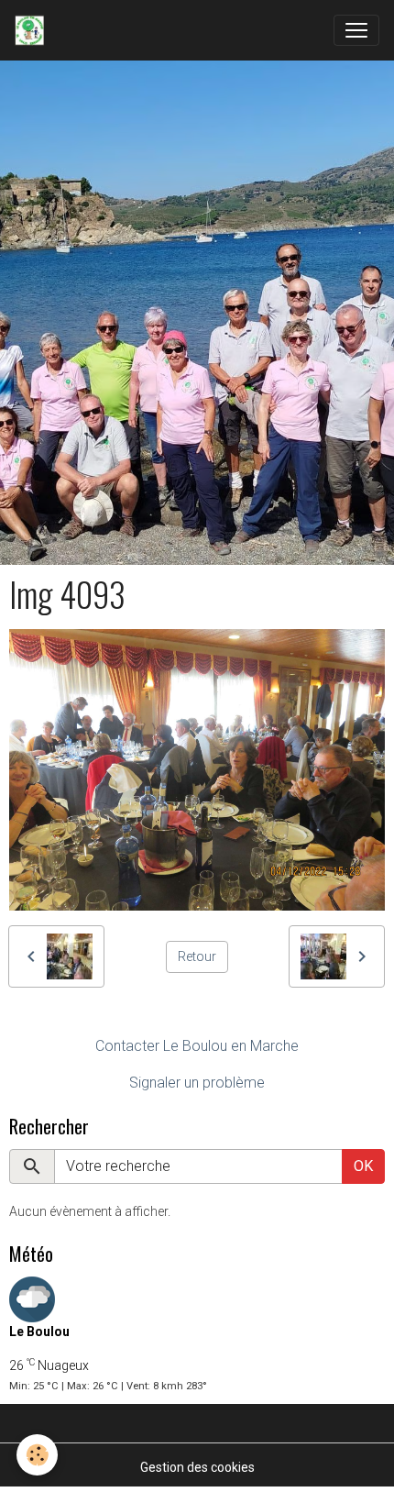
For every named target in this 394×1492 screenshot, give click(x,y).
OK (363, 1166)
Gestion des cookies (197, 1467)
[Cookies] (37, 1454)
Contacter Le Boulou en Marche (197, 1046)
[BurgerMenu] (356, 30)
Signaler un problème (197, 1082)
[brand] (33, 30)
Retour (197, 956)
